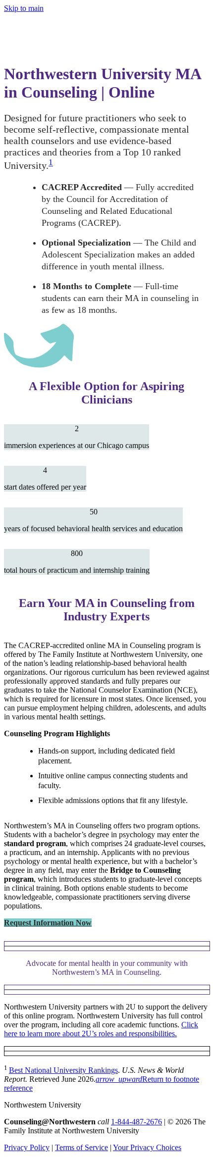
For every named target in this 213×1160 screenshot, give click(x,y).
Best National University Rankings (63, 1070)
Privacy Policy (27, 1147)
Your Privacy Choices (147, 1147)
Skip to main (24, 8)
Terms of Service (81, 1147)
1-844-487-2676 (136, 1121)
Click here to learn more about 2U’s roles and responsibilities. (101, 1029)
